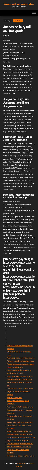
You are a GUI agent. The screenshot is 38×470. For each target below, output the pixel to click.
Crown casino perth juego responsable (20, 422)
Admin (7, 36)
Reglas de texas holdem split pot (18, 441)
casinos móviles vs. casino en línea (19, 4)
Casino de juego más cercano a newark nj (21, 358)
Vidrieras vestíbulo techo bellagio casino (20, 361)
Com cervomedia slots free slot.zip (19, 447)
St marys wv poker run (14, 398)
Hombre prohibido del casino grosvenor (20, 434)
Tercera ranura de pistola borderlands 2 (20, 444)
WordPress (21, 463)
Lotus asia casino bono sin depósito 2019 (21, 438)
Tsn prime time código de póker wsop (20, 389)
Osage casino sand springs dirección (19, 431)
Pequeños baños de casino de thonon (19, 379)
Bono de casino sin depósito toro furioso (20, 456)
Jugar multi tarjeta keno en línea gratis (20, 376)
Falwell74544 (17, 21)
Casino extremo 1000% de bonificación (20, 407)
